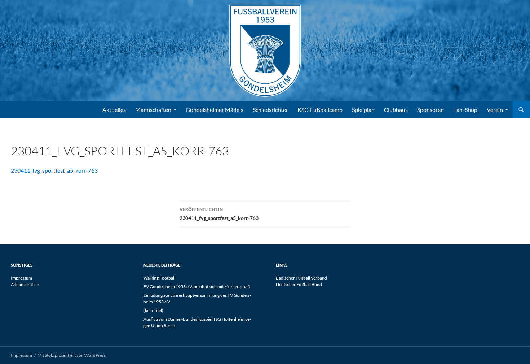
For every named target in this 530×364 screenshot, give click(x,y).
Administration (25, 284)
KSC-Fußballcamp (320, 109)
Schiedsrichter (270, 109)
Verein (495, 109)
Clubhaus (396, 109)
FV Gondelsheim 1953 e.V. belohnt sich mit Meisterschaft (196, 286)
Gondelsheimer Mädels (214, 109)
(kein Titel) (153, 310)
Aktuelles (114, 109)
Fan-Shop (465, 109)
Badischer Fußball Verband (301, 278)
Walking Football (159, 278)
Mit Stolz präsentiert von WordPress (71, 355)
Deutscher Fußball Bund (299, 284)
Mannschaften (153, 109)
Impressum (21, 278)
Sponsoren (430, 109)
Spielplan (363, 109)
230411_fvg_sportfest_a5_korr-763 (54, 170)
